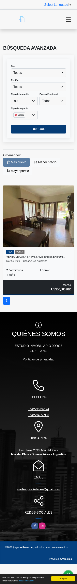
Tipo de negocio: (20, 108)
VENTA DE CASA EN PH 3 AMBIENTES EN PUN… (35, 256)
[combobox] (38, 72)
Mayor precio (19, 171)
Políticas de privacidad (38, 359)
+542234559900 (38, 415)
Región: (15, 80)
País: (13, 66)
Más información (26, 580)
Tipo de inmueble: (20, 94)
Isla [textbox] (15, 101)
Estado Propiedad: (49, 94)
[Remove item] (16, 115)
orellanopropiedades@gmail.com (38, 489)
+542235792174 (38, 409)
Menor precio (46, 162)
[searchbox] (14, 121)
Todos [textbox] (17, 72)
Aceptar (63, 578)
